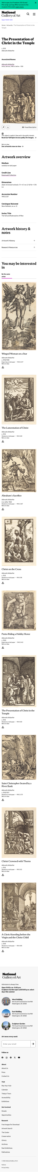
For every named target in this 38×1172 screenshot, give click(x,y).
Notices (4, 1164)
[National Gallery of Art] (19, 975)
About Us (5, 1068)
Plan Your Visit (6, 1086)
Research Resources (10, 247)
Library (4, 1140)
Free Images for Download (10, 1124)
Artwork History (8, 240)
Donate (4, 1111)
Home (3, 25)
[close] (35, 3)
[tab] (7, 275)
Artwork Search (7, 1128)
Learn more (20, 7)
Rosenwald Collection (9, 175)
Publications (6, 1152)
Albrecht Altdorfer (8, 64)
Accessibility (6, 1097)
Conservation (6, 1136)
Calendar (5, 1090)
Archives (5, 1144)
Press (3, 1072)
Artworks (10, 25)
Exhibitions (5, 1101)
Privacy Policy (5, 1167)
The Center (5, 1132)
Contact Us (5, 1076)
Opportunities (6, 1115)
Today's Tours (6, 1093)
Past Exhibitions (7, 1148)
